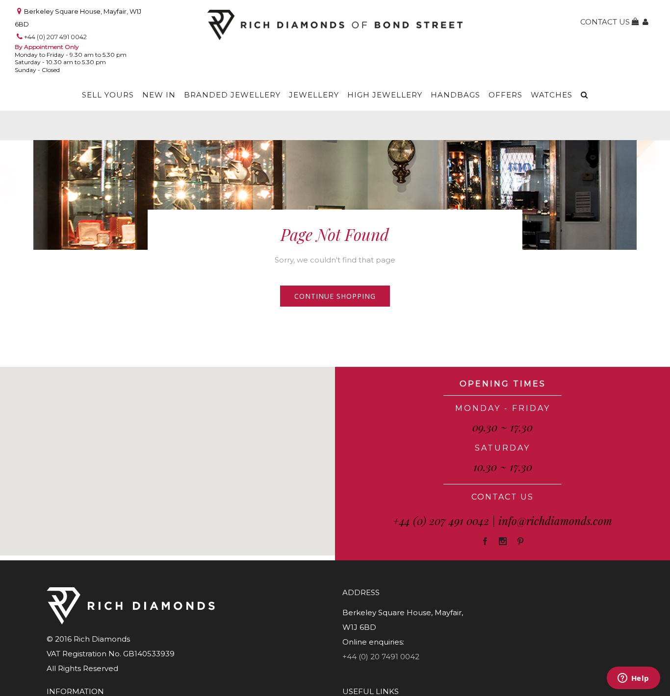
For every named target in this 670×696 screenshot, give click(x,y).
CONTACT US (502, 497)
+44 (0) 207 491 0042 (55, 37)
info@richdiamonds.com (555, 520)
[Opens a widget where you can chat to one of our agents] (633, 679)
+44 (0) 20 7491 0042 (380, 656)
